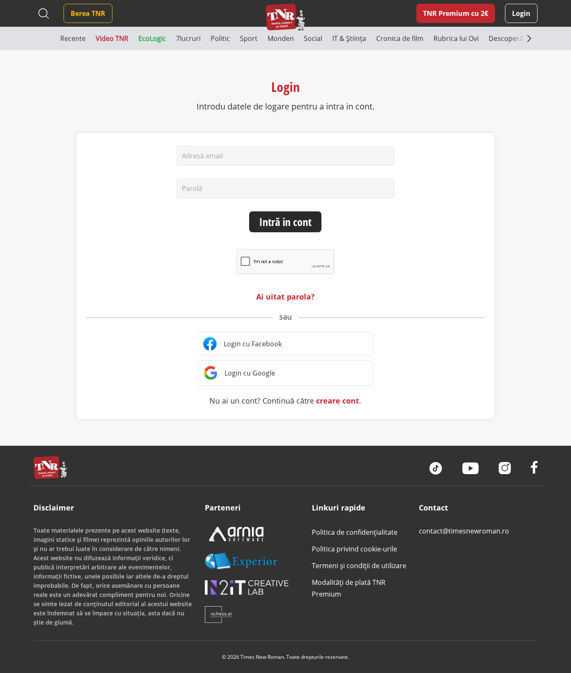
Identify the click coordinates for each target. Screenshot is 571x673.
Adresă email (202, 155)
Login (521, 13)
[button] (46, 38)
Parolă (192, 188)
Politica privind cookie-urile (354, 549)
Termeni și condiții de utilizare (359, 565)
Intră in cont (285, 221)
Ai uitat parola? (285, 297)
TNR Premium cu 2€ (455, 13)
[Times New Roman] (285, 16)
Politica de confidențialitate (355, 532)
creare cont (337, 401)
